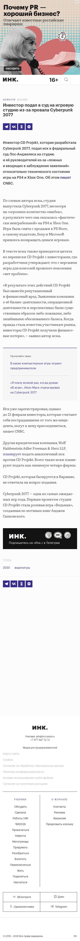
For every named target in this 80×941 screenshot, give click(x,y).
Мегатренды (20, 841)
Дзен (61, 897)
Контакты (59, 807)
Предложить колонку (59, 824)
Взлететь (20, 859)
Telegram (60, 907)
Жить (20, 870)
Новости (9, 100)
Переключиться (20, 865)
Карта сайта (11, 754)
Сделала (20, 812)
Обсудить (20, 807)
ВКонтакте (24, 897)
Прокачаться (20, 830)
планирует (12, 454)
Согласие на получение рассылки (25, 784)
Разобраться (20, 853)
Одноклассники (23, 907)
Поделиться (20, 876)
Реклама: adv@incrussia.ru (40, 736)
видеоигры (22, 567)
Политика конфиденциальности (23, 772)
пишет (65, 177)
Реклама (59, 812)
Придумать (20, 847)
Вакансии (59, 818)
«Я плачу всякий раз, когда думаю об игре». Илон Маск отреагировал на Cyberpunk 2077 (35, 387)
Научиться (20, 882)
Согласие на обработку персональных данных (33, 766)
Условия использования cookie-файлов (28, 778)
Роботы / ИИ (20, 818)
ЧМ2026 (20, 824)
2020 (6, 567)
